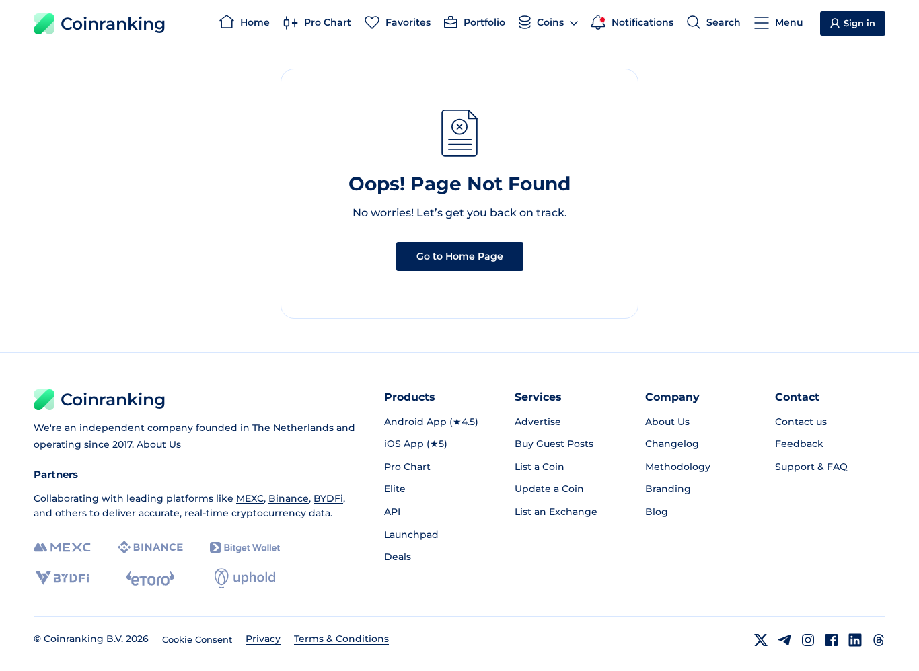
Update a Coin (549, 489)
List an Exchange (556, 512)
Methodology (677, 467)
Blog (656, 512)
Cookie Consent (197, 639)
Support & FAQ (811, 467)
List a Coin (539, 467)
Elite (395, 489)
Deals (397, 557)
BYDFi (328, 498)
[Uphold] (245, 578)
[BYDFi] (62, 578)
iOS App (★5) (415, 444)
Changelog (672, 444)
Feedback (799, 444)
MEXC (250, 498)
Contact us (801, 422)
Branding (668, 489)
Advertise (538, 422)
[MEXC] (62, 547)
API (392, 512)
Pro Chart (407, 467)
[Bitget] (245, 547)
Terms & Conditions (341, 639)
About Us (159, 444)
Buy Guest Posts (554, 444)
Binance (288, 498)
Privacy (263, 639)
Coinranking (113, 23)
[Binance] (150, 547)
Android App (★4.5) (431, 422)
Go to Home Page (459, 256)
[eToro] (150, 578)
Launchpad (411, 534)
